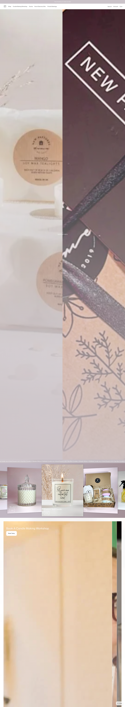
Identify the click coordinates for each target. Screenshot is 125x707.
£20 (84, 509)
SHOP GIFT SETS (62, 234)
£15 (46, 513)
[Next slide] (121, 490)
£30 (12, 510)
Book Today (11, 533)
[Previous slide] (4, 490)
